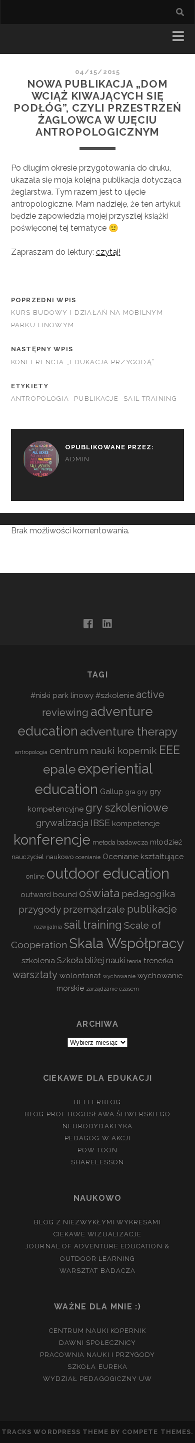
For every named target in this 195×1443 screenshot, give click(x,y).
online (35, 876)
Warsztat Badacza (98, 1270)
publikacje (96, 398)
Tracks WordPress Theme (55, 1431)
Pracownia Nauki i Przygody (97, 1354)
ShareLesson (97, 1162)
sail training (150, 398)
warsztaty (35, 975)
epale (59, 769)
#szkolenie (115, 695)
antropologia (40, 398)
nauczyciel (28, 857)
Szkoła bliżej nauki (91, 960)
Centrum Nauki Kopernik (97, 1330)
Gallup (112, 791)
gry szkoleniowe (127, 807)
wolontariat (80, 975)
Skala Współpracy (126, 943)
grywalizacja (62, 823)
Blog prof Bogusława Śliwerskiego (97, 1114)
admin (77, 459)
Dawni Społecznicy (97, 1342)
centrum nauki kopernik (103, 750)
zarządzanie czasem (112, 989)
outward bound (48, 894)
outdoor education (108, 873)
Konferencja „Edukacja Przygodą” (83, 362)
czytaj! (108, 252)
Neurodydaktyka (97, 1126)
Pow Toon (98, 1150)
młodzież (166, 842)
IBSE (100, 823)
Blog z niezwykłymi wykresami (97, 1222)
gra (131, 792)
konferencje (52, 840)
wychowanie (119, 976)
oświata (99, 893)
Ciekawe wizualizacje (98, 1234)
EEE (169, 750)
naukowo (60, 857)
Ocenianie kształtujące (143, 856)
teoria (134, 961)
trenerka (159, 960)
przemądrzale (94, 909)
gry (143, 792)
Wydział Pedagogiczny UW (97, 1378)
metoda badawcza (120, 842)
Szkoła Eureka (98, 1366)
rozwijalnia (48, 927)
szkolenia (38, 960)
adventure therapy (129, 731)
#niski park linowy (62, 695)
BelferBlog (97, 1102)
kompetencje (136, 823)
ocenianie (88, 857)
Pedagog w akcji (97, 1138)
